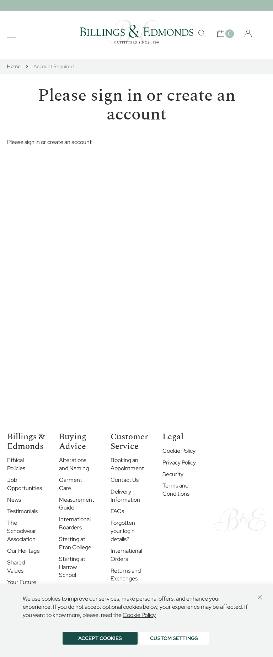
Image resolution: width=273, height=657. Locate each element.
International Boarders (75, 523)
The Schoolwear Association (21, 531)
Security (172, 474)
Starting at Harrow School (72, 567)
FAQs (117, 511)
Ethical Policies (16, 464)
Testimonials (22, 511)
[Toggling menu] (11, 35)
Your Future (21, 582)
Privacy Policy (179, 462)
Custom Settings (174, 638)
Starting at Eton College (75, 543)
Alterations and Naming (74, 464)
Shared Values (16, 566)
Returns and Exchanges (126, 575)
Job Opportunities (24, 484)
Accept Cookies (100, 638)
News (14, 499)
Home (14, 66)
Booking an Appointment (127, 464)
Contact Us (125, 480)
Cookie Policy (179, 451)
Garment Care (70, 484)
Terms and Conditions (175, 489)
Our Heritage (23, 551)
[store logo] (136, 33)
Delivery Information (125, 495)
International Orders (126, 555)
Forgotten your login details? (123, 531)
